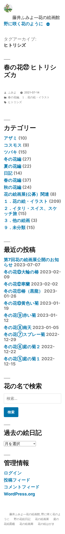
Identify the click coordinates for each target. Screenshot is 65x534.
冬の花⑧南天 (18, 327)
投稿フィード (17, 480)
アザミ (10, 138)
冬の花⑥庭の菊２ (22, 346)
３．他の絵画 (17, 220)
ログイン (13, 472)
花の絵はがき (46, 524)
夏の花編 (12, 166)
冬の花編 (12, 159)
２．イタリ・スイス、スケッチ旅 (30, 211)
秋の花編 (12, 187)
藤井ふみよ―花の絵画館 (32, 17)
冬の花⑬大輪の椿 (21, 271)
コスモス (13, 145)
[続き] (48, 24)
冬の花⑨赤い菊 (20, 315)
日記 (8, 173)
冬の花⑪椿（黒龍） (23, 291)
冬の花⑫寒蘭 (17, 284)
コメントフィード (22, 486)
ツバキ (10, 152)
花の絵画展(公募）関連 (26, 194)
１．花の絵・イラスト (36, 97)
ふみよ (12, 92)
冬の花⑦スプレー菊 (24, 334)
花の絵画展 (42, 519)
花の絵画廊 (26, 524)
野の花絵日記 (22, 519)
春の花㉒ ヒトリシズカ (30, 71)
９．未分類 (14, 227)
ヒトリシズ (15, 102)
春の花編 (13, 97)
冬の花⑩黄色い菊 (21, 303)
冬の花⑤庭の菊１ (22, 358)
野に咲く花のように (23, 23)
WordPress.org (19, 494)
